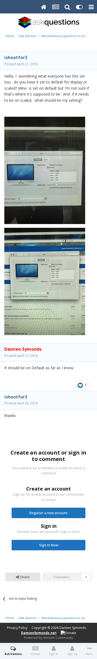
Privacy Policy (17, 627)
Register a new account (48, 512)
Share (24, 576)
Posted (21, 63)
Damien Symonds (72, 627)
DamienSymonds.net (39, 633)
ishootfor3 (15, 57)
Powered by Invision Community (48, 637)
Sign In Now (48, 545)
